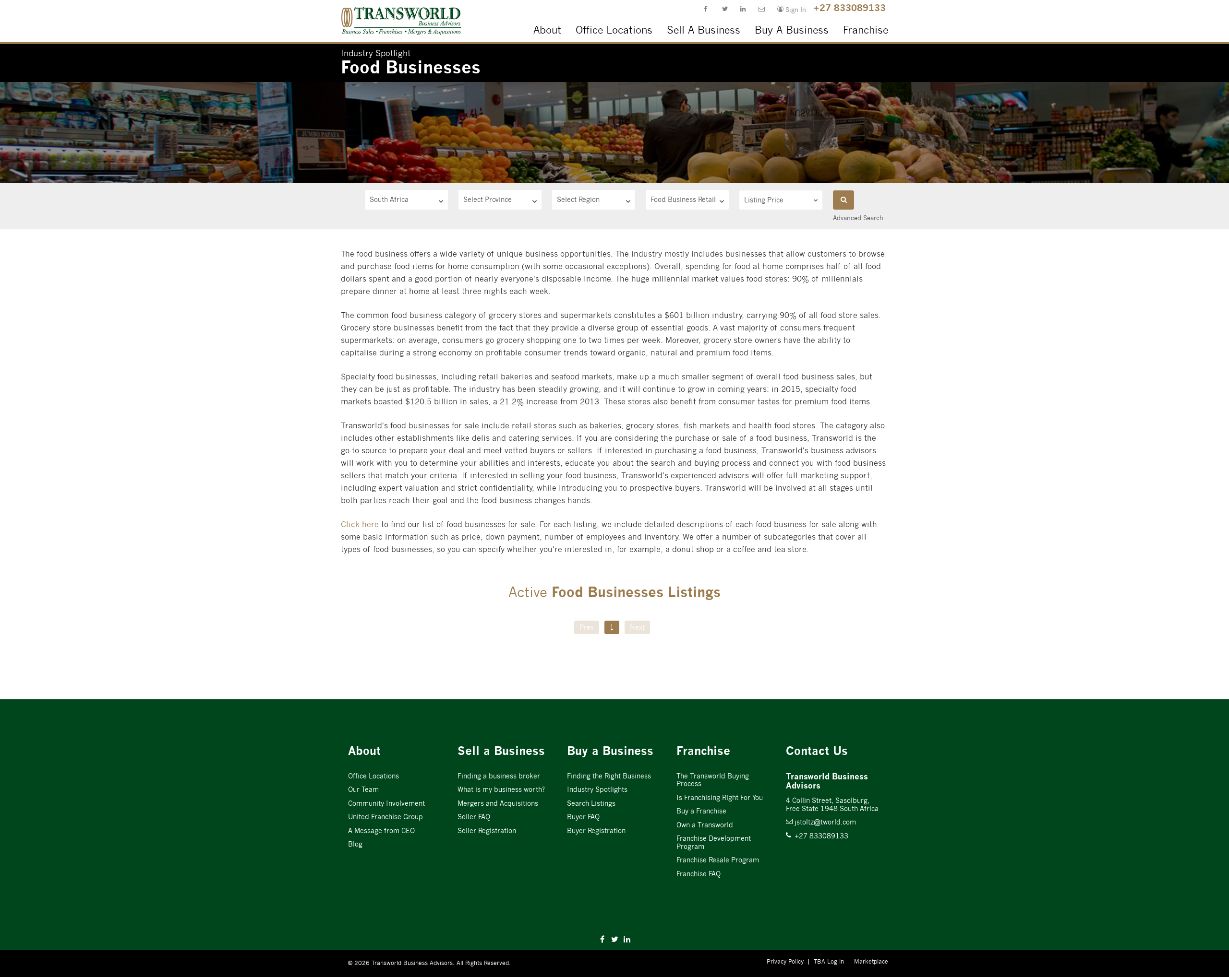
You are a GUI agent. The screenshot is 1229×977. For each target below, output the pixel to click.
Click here (360, 524)
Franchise (865, 30)
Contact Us (817, 751)
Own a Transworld (704, 825)
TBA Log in (829, 962)
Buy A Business (792, 30)
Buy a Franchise (701, 811)
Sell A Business (703, 30)
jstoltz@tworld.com (821, 822)
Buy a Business (610, 751)
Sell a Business (501, 751)
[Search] (843, 200)
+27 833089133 (849, 7)
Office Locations (614, 30)
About (547, 30)
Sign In (788, 9)
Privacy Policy (785, 962)
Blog (355, 844)
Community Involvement (386, 803)
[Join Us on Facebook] (703, 10)
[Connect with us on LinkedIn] (740, 10)
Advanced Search (858, 218)
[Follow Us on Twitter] (721, 10)
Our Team (363, 789)
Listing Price (763, 200)
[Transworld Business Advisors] (356, 10)
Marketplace (871, 962)
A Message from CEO (381, 831)
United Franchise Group (385, 817)
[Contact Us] (758, 10)
